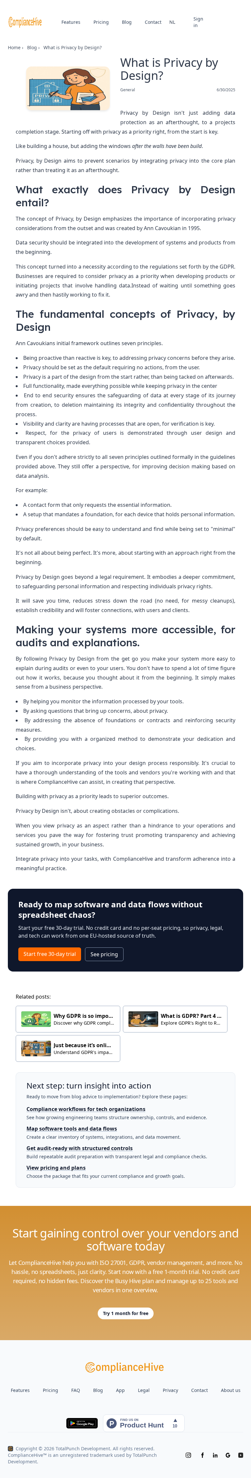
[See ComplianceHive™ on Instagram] (188, 1455)
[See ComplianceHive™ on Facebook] (202, 1455)
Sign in (198, 22)
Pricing (101, 22)
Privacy (170, 1390)
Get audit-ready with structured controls (79, 1148)
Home (14, 47)
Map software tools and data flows (71, 1128)
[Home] (25, 22)
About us (231, 1390)
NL (172, 22)
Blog (127, 22)
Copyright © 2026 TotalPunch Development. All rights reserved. (85, 1448)
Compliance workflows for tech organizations (85, 1109)
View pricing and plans (56, 1167)
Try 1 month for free (125, 1313)
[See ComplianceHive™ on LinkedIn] (215, 1455)
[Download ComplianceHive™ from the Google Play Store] (82, 1423)
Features (70, 22)
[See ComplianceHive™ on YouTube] (240, 1455)
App (120, 1390)
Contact (153, 22)
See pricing (104, 954)
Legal (144, 1390)
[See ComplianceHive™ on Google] (228, 1455)
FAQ (75, 1390)
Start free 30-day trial (50, 954)
